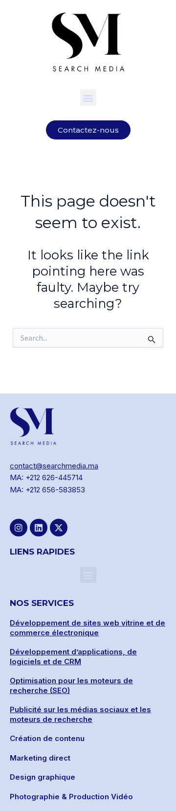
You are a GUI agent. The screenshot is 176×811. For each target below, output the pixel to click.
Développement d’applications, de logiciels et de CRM (73, 656)
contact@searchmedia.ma (54, 465)
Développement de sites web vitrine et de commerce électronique (87, 627)
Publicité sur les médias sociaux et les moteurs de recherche (80, 714)
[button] (88, 98)
